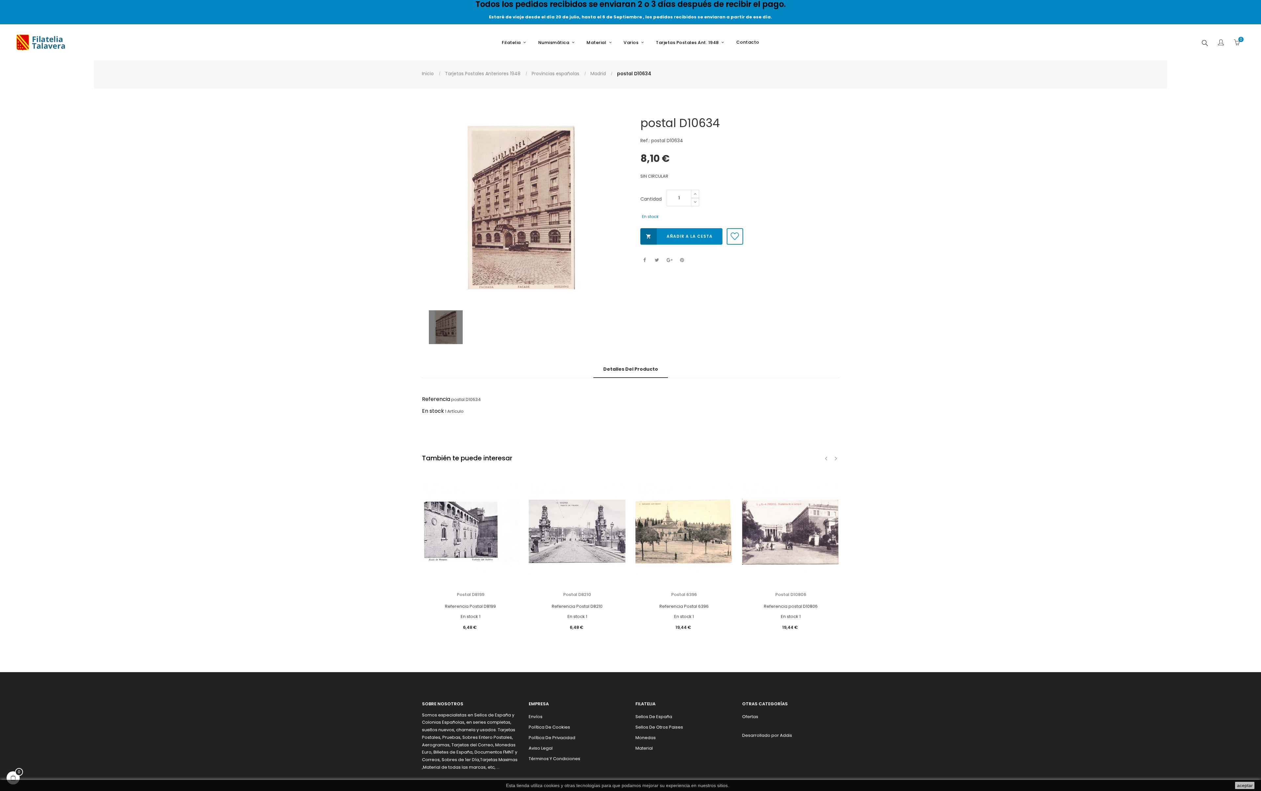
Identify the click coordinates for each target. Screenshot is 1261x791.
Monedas (645, 738)
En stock (433, 411)
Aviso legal (541, 748)
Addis (786, 735)
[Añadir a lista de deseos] (735, 236)
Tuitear (657, 260)
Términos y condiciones (554, 759)
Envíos (535, 717)
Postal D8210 (577, 594)
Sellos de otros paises (659, 727)
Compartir (644, 260)
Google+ (669, 260)
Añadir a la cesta (679, 236)
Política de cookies (549, 727)
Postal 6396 (684, 594)
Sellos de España (653, 717)
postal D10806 (790, 594)
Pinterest (682, 260)
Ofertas (750, 717)
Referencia (436, 399)
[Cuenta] (1221, 43)
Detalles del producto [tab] (630, 369)
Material (644, 748)
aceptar (1245, 785)
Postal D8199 (470, 594)
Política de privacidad (552, 738)
